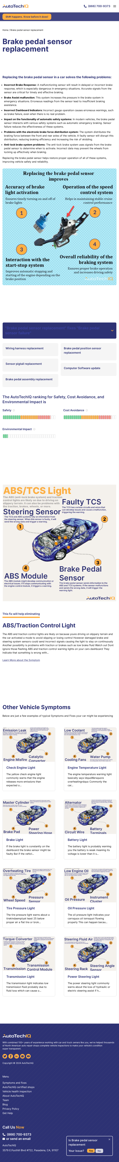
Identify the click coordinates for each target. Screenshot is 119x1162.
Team (5, 1100)
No (99, 1150)
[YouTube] (28, 1056)
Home (5, 30)
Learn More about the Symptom (21, 660)
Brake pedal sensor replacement (26, 30)
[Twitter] (4, 1056)
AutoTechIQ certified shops (18, 1087)
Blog (5, 1104)
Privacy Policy (10, 1108)
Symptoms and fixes (14, 1082)
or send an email (18, 1139)
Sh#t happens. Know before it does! (27, 16)
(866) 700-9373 (99, 6)
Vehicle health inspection (17, 1091)
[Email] (22, 1056)
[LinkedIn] (16, 1056)
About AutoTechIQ (13, 1095)
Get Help (7, 1113)
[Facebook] (10, 1056)
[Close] (109, 1139)
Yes (91, 1150)
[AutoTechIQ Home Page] (15, 6)
